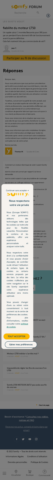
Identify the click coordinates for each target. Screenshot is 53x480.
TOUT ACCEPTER (16, 336)
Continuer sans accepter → (17, 190)
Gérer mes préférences (21, 344)
